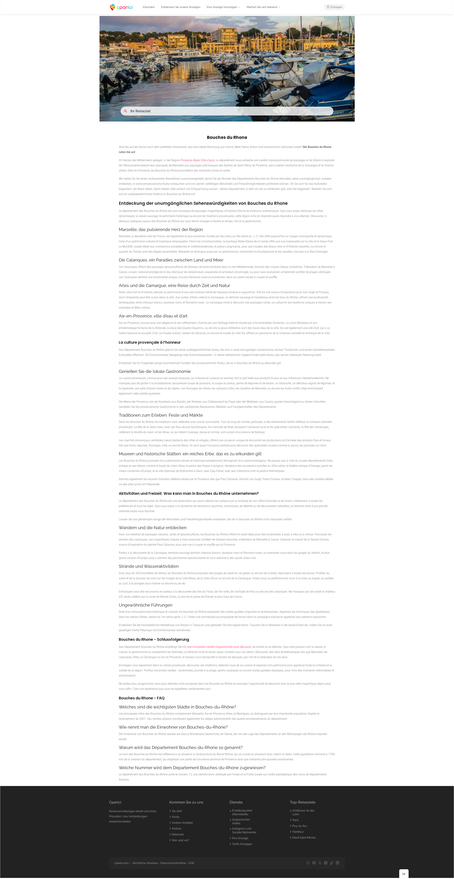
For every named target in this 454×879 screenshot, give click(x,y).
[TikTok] (331, 863)
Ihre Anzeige (240, 838)
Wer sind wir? (180, 840)
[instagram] (308, 863)
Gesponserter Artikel (241, 821)
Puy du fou (299, 826)
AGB (191, 863)
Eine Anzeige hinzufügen (222, 7)
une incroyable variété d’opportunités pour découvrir (219, 647)
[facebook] (325, 863)
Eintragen (336, 7)
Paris (295, 820)
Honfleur (298, 832)
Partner (176, 828)
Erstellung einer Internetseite (242, 812)
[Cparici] (121, 7)
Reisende (178, 834)
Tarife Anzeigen (242, 844)
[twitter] (320, 863)
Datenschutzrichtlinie (173, 863)
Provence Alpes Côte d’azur (197, 160)
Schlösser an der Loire (303, 812)
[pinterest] (314, 863)
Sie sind (177, 811)
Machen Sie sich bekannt (262, 7)
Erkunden (149, 7)
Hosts (175, 817)
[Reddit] (337, 863)
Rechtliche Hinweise (145, 863)
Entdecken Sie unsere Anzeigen (180, 7)
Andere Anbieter (182, 823)
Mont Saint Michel (303, 837)
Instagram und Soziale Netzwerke (244, 830)
